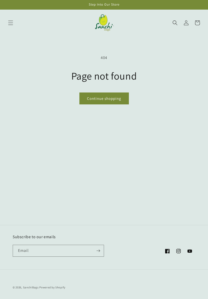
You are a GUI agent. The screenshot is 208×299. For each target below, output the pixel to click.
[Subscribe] (98, 251)
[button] (10, 22)
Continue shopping (104, 98)
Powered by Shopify (52, 287)
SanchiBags (31, 287)
